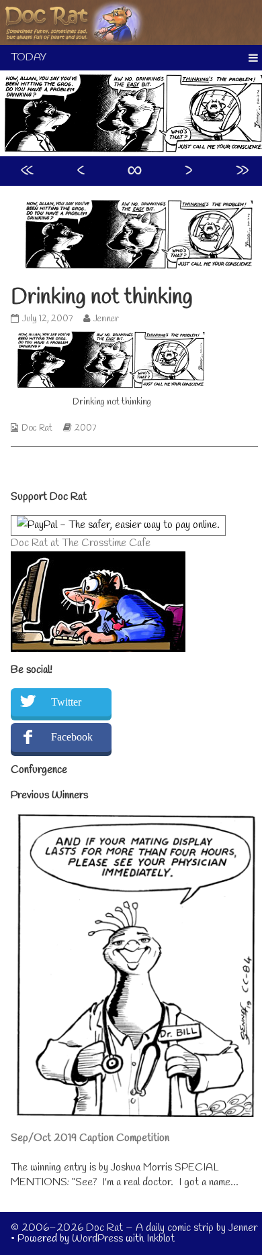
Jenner (106, 319)
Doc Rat (36, 428)
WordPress (97, 1239)
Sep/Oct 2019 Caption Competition (90, 1138)
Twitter (66, 702)
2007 (85, 428)
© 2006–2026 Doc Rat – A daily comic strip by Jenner (134, 1228)
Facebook (72, 737)
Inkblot (160, 1239)
